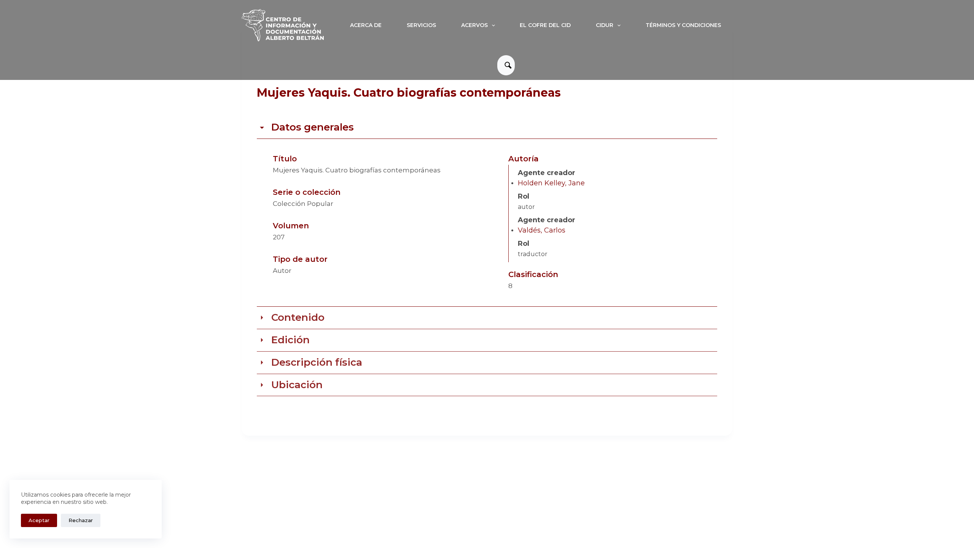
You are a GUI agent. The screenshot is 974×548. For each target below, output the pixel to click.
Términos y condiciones (683, 25)
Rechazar (80, 520)
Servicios (421, 25)
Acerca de (366, 25)
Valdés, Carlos (541, 230)
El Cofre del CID (545, 25)
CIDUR (604, 25)
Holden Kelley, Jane (551, 183)
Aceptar (39, 520)
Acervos (474, 25)
